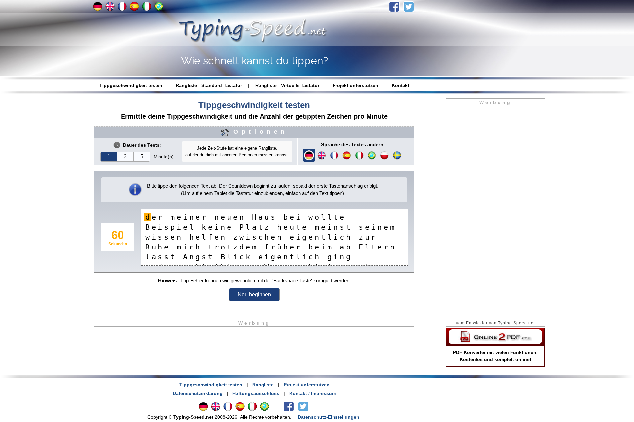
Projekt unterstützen (355, 85)
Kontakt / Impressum (312, 393)
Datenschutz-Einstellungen (328, 417)
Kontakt (400, 85)
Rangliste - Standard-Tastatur (209, 85)
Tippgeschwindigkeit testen (130, 85)
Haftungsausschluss (255, 393)
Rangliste (263, 384)
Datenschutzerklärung (198, 393)
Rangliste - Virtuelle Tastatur (287, 85)
